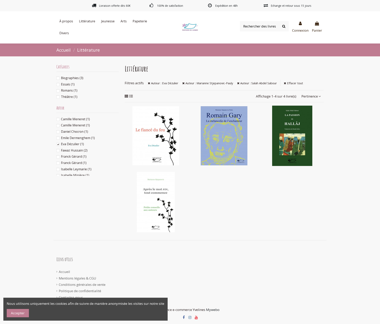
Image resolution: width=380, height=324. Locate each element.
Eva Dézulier (72, 144)
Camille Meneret (75, 119)
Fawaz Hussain (74, 150)
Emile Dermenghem (78, 138)
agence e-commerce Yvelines (183, 309)
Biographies (72, 78)
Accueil (64, 271)
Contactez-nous (71, 297)
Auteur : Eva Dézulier (164, 83)
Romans (69, 90)
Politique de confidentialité (80, 291)
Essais (68, 84)
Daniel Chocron (74, 131)
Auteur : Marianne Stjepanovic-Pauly (209, 83)
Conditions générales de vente (82, 284)
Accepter (18, 313)
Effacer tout (294, 83)
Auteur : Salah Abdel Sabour (258, 83)
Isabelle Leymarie (76, 169)
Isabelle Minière (75, 175)
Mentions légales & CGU (77, 278)
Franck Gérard (73, 156)
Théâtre (69, 97)
